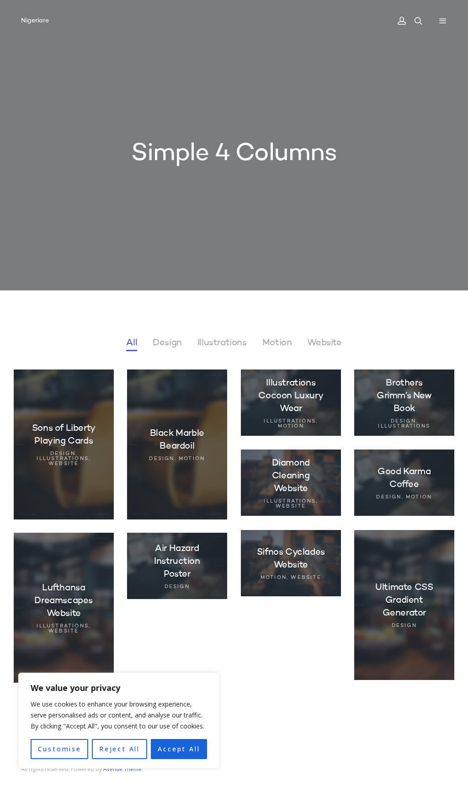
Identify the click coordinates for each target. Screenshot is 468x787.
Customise (59, 748)
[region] (118, 721)
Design (167, 343)
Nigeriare (34, 20)
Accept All (179, 748)
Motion (277, 343)
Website (324, 343)
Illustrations (222, 343)
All (131, 343)
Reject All (119, 748)
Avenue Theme (122, 769)
